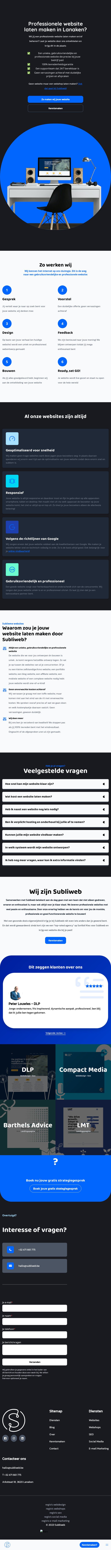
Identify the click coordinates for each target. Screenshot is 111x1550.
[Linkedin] (22, 1438)
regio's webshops (55, 1509)
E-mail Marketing (99, 1448)
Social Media (96, 1441)
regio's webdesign (55, 1504)
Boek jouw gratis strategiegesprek (55, 1188)
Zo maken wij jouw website (55, 99)
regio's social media (55, 1517)
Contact (53, 1448)
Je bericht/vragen (11, 1342)
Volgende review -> (56, 1033)
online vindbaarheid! (19, 551)
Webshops (95, 1427)
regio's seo (56, 1513)
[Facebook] (5, 1438)
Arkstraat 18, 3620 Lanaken (17, 1482)
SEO (91, 1434)
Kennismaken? (89, 1545)
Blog (52, 1427)
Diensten (54, 1420)
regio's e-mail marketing (56, 1521)
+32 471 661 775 (26, 1250)
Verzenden (34, 1362)
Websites (94, 1420)
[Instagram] (14, 1438)
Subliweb (60, 1525)
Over (52, 1434)
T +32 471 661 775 (11, 1475)
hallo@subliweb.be (29, 1266)
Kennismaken (56, 108)
